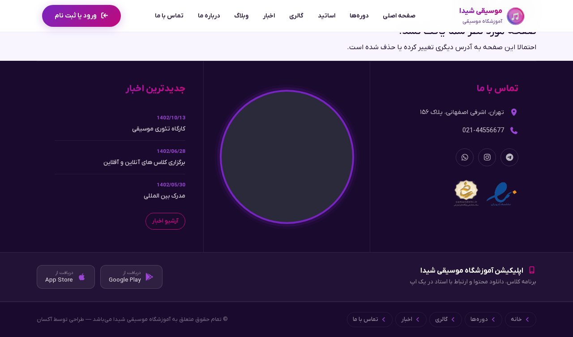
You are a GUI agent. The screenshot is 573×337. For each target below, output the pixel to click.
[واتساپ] (465, 157)
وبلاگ (241, 16)
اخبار (269, 16)
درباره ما (209, 16)
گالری (296, 16)
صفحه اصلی (399, 16)
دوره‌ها (359, 16)
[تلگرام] (509, 157)
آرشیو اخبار (165, 221)
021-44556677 (483, 130)
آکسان (44, 319)
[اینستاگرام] (487, 157)
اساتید (326, 16)
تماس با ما (169, 16)
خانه (516, 319)
